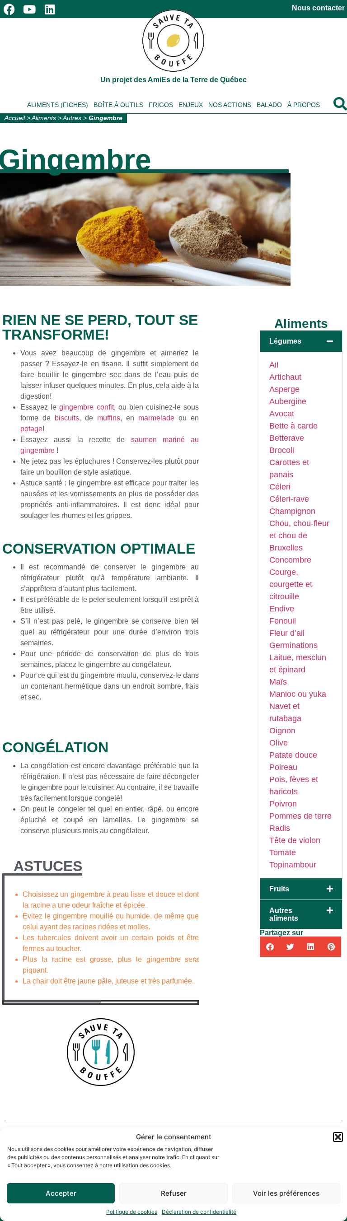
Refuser (174, 1193)
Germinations (293, 645)
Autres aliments (283, 914)
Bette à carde (293, 425)
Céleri (280, 486)
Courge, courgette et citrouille (290, 584)
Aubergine (287, 401)
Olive (278, 742)
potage (31, 429)
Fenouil (282, 620)
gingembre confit (86, 407)
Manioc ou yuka (297, 694)
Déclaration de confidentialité (199, 1211)
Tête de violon (294, 840)
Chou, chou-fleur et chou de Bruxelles (299, 535)
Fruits (279, 889)
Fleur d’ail (287, 633)
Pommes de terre (300, 815)
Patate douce (293, 755)
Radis (279, 828)
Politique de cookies (131, 1211)
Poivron (283, 803)
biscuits (67, 418)
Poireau (283, 767)
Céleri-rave (289, 498)
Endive (281, 608)
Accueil (15, 118)
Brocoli (281, 450)
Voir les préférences (286, 1193)
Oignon (282, 730)
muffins (108, 418)
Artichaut (285, 377)
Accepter (61, 1193)
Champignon (292, 511)
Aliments (44, 118)
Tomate (282, 852)
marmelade (156, 418)
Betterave (286, 438)
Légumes (285, 341)
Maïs (278, 681)
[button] (337, 1137)
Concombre (290, 559)
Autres (72, 118)
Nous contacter (318, 8)
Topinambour (292, 864)
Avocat (281, 413)
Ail (273, 364)
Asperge (284, 389)
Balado (269, 104)
